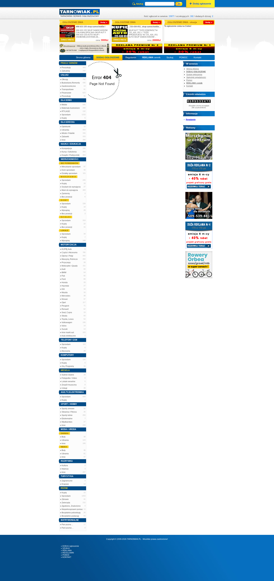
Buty (63, 437)
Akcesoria (66, 351)
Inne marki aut (68, 332)
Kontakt (197, 57)
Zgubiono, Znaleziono (71, 506)
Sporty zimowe (68, 408)
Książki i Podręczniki (70, 155)
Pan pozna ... (67, 524)
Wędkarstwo (67, 422)
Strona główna (83, 57)
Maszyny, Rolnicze (70, 259)
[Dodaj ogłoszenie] (200, 4)
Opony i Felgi (67, 256)
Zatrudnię (66, 71)
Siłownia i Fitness (69, 412)
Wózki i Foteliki (68, 133)
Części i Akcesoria (69, 252)
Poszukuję (66, 67)
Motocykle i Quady (70, 266)
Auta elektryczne (69, 336)
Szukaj (169, 57)
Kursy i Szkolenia (69, 152)
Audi (63, 269)
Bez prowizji (67, 197)
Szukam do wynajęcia (71, 187)
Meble (64, 105)
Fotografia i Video (69, 378)
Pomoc (189, 80)
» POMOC (65, 555)
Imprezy (65, 469)
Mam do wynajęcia (70, 190)
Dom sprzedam (68, 170)
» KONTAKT (66, 557)
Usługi (64, 388)
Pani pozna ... (67, 528)
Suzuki (65, 329)
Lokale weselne (68, 381)
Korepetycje (67, 148)
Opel (64, 302)
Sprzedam (66, 115)
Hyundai (65, 286)
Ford (64, 279)
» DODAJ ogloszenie (70, 546)
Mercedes (66, 296)
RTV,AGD (66, 111)
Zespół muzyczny (69, 385)
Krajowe (65, 484)
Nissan (65, 299)
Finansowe (66, 93)
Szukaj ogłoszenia (194, 74)
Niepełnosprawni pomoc (72, 509)
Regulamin (130, 57)
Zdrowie (65, 499)
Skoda (64, 316)
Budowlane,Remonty (71, 83)
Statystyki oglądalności (196, 77)
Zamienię (66, 193)
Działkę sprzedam (69, 173)
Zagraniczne (67, 481)
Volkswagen (67, 322)
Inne (63, 140)
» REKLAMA (66, 550)
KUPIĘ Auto (67, 249)
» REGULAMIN (67, 553)
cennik (151, 57)
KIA (63, 289)
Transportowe (68, 89)
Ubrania (65, 440)
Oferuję (65, 79)
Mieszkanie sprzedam (71, 167)
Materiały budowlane (71, 108)
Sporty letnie (67, 415)
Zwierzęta (66, 503)
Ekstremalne (67, 418)
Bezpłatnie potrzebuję (71, 513)
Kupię (64, 118)
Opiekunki (66, 126)
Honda (65, 282)
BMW (64, 272)
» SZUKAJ (65, 548)
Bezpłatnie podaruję (70, 516)
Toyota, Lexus (68, 319)
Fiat (63, 276)
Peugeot (65, 306)
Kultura (65, 465)
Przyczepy (66, 262)
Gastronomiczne (69, 86)
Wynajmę (66, 210)
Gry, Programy (68, 366)
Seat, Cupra (67, 312)
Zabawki (65, 136)
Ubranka (65, 130)
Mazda (65, 292)
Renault (65, 309)
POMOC (183, 57)
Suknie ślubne (68, 375)
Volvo (64, 326)
